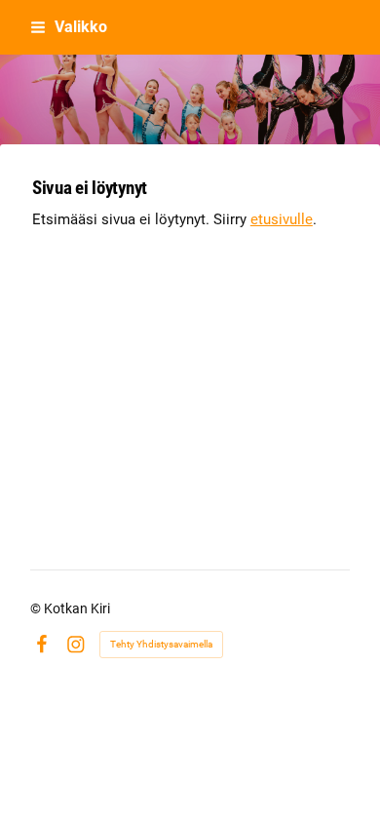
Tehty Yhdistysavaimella (161, 644)
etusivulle (281, 219)
